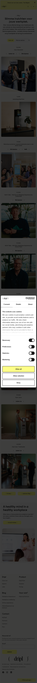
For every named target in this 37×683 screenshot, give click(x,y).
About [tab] (30, 304)
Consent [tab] (7, 304)
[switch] (32, 346)
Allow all (18, 369)
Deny (18, 383)
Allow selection (18, 376)
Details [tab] (18, 304)
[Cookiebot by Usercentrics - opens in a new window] (26, 298)
